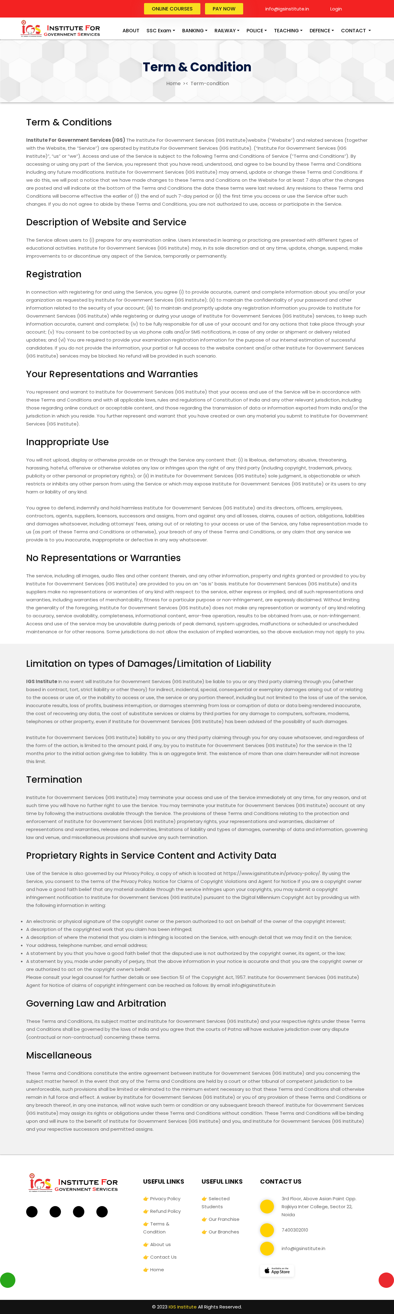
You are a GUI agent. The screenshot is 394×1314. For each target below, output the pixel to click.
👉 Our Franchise (220, 1219)
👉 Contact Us (160, 1257)
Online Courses (172, 8)
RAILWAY (225, 30)
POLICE (255, 30)
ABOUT (131, 30)
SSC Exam (159, 30)
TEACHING (286, 30)
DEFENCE (320, 30)
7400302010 (295, 1230)
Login (335, 9)
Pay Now (224, 8)
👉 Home (153, 1269)
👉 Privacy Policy (161, 1198)
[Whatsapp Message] (7, 1280)
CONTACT (354, 30)
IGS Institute (183, 1307)
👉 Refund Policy (162, 1211)
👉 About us (157, 1244)
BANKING (193, 30)
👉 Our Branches (220, 1232)
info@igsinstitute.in (286, 9)
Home (173, 83)
